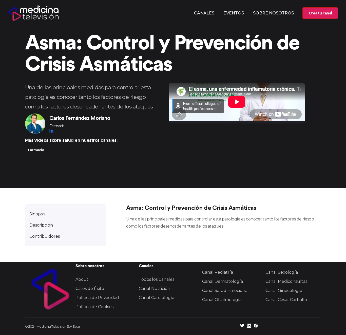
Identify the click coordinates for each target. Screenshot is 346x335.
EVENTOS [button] (233, 13)
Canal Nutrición (154, 288)
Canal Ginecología (283, 290)
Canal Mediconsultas (286, 281)
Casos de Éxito (89, 288)
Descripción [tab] (41, 225)
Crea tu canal (320, 13)
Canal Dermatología (222, 281)
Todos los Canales (156, 279)
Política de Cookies (94, 306)
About (81, 279)
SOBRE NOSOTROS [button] (273, 13)
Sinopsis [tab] (37, 214)
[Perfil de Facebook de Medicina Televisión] (256, 326)
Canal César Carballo (286, 299)
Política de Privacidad (97, 297)
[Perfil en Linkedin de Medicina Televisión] (249, 326)
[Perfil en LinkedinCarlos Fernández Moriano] (51, 131)
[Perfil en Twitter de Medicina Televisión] (242, 326)
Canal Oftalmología (222, 299)
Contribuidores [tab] (44, 236)
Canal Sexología (281, 272)
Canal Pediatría (217, 272)
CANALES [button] (204, 13)
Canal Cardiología (156, 297)
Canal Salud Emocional (225, 290)
